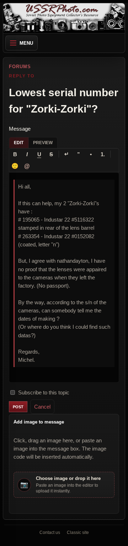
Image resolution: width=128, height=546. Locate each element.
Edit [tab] (18, 142)
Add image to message (39, 422)
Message (20, 129)
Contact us (49, 532)
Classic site (78, 532)
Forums (20, 66)
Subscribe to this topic (43, 392)
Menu (26, 43)
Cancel (42, 407)
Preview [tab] (43, 142)
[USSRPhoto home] (64, 18)
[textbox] (64, 277)
